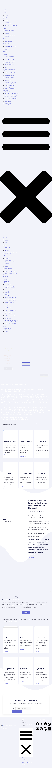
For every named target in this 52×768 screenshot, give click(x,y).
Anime (4, 100)
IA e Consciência (8, 57)
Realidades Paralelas (9, 85)
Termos (24, 722)
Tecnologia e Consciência (10, 98)
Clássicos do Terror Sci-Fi (10, 25)
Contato (24, 720)
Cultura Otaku (7, 104)
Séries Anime (7, 101)
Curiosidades (6, 48)
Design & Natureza (9, 75)
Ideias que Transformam (9, 69)
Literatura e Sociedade (9, 35)
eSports (6, 15)
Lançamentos (7, 23)
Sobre (23, 725)
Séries (4, 38)
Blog (16, 597)
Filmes (4, 19)
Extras (5, 67)
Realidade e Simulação (10, 61)
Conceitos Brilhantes (9, 72)
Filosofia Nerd (7, 91)
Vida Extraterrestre (9, 56)
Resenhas (6, 31)
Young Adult (7, 33)
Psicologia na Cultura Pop (10, 95)
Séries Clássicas (8, 41)
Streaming (5, 53)
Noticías (5, 10)
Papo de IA (6, 54)
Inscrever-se (17, 711)
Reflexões (5, 90)
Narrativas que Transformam (11, 93)
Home (4, 9)
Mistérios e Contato (9, 62)
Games (4, 12)
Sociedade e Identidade (10, 96)
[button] (26, 171)
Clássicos (6, 22)
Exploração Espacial (9, 64)
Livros (4, 28)
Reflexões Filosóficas (9, 44)
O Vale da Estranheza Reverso (11, 600)
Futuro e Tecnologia (9, 59)
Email (13, 708)
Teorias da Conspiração (10, 82)
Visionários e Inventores (10, 70)
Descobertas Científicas (10, 74)
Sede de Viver (7, 27)
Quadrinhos (6, 36)
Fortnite (6, 14)
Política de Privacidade (27, 724)
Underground (6, 78)
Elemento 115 (7, 80)
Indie (5, 17)
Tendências (7, 66)
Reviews (5, 51)
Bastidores (7, 20)
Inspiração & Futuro (9, 77)
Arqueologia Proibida (9, 87)
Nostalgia (5, 49)
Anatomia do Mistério (9, 88)
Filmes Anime (7, 103)
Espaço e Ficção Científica (10, 46)
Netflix (6, 40)
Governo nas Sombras (10, 83)
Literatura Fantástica (9, 30)
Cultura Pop (6, 43)
